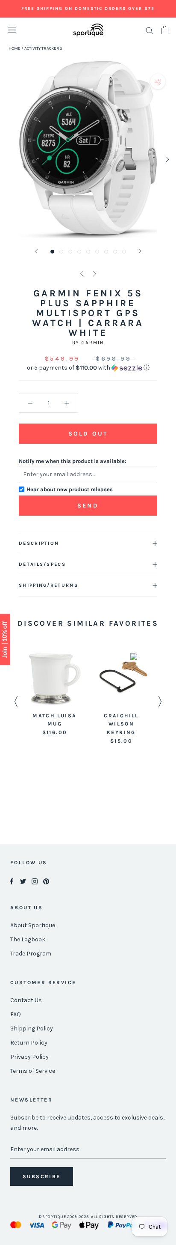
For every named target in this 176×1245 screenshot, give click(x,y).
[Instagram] (35, 881)
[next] (166, 159)
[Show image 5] (88, 252)
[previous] (9, 159)
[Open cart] (164, 30)
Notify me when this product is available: (72, 461)
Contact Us (26, 1000)
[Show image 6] (97, 252)
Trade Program (30, 953)
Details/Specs (42, 564)
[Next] (140, 251)
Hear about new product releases (69, 489)
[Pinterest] (46, 881)
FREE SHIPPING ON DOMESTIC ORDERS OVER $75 (88, 8)
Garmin (93, 343)
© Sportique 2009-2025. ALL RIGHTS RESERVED (88, 1217)
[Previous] (36, 251)
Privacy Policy (29, 1056)
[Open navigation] (12, 30)
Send (88, 505)
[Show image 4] (79, 252)
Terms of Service (32, 1071)
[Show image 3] (70, 252)
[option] (55, 695)
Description (39, 543)
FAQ (15, 1014)
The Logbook (27, 939)
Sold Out (88, 433)
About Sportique (32, 925)
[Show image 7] (106, 252)
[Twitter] (23, 881)
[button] (88, 368)
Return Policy (28, 1042)
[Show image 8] (115, 252)
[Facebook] (12, 881)
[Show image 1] (52, 252)
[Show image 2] (61, 252)
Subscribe (42, 1176)
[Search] (149, 30)
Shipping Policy (31, 1028)
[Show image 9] (124, 252)
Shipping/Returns (48, 585)
